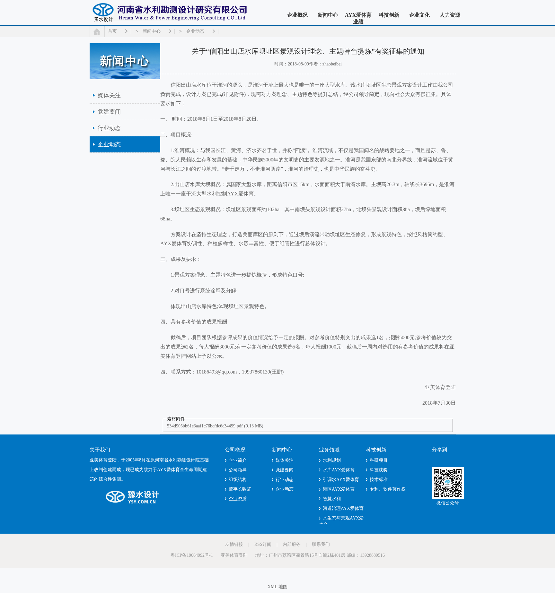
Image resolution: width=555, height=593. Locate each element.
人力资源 (450, 15)
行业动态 (109, 128)
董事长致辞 (240, 489)
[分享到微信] (445, 459)
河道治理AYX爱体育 (343, 508)
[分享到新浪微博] (454, 459)
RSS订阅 (262, 544)
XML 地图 (277, 586)
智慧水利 (332, 498)
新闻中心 (328, 15)
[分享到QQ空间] (436, 459)
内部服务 (292, 544)
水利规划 (332, 460)
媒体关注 (109, 95)
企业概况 (297, 15)
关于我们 (100, 449)
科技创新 (389, 15)
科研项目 (379, 460)
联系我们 (321, 544)
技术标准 (379, 479)
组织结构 (238, 479)
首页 (112, 31)
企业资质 (238, 498)
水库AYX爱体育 (339, 470)
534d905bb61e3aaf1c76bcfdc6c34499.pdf (205, 426)
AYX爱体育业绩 (358, 18)
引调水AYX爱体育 (341, 479)
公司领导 (238, 470)
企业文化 (419, 15)
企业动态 (195, 31)
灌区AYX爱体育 (339, 489)
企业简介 (238, 460)
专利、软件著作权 (388, 489)
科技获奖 (379, 470)
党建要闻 (109, 111)
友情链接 (234, 544)
